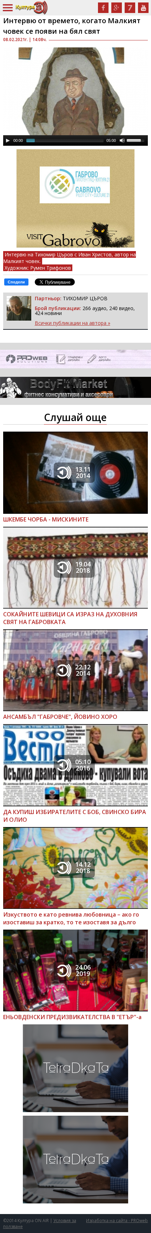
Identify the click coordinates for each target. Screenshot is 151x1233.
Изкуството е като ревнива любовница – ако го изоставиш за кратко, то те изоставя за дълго (71, 918)
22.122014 (83, 670)
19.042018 (83, 567)
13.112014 (83, 472)
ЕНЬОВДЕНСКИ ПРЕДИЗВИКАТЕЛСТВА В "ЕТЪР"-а (72, 1017)
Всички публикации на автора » (72, 323)
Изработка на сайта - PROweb (117, 1221)
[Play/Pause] (8, 140)
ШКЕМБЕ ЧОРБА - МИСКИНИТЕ (45, 519)
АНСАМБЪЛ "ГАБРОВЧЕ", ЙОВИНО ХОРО (60, 717)
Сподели (16, 282)
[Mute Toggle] (122, 140)
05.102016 (83, 764)
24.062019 (83, 970)
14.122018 (83, 867)
